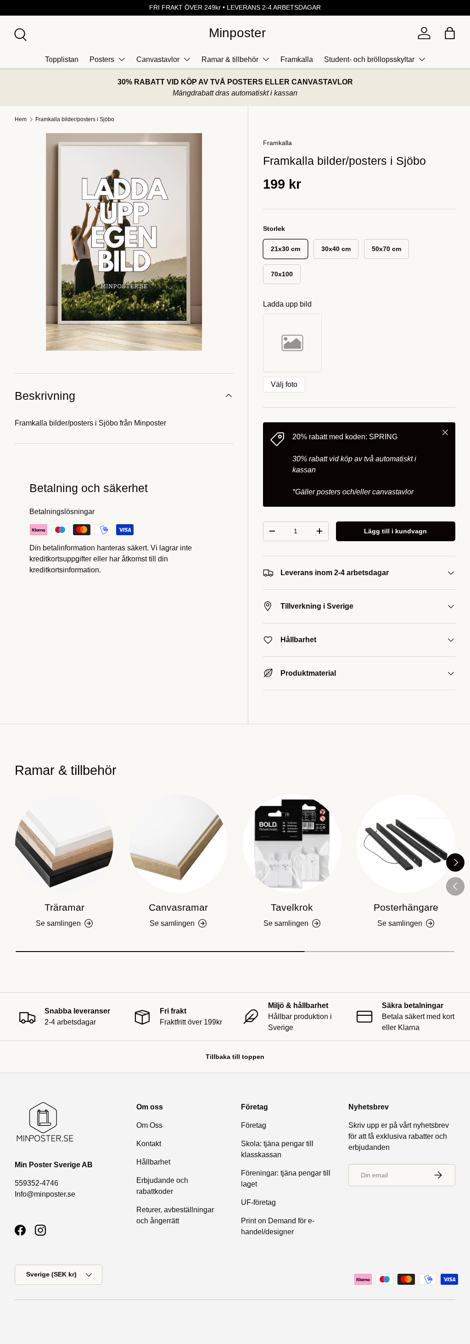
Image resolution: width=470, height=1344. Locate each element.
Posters (102, 59)
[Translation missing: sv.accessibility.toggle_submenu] (121, 59)
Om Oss (149, 1125)
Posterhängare (406, 907)
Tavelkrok (292, 907)
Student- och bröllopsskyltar (369, 59)
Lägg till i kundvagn (395, 531)
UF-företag (258, 1202)
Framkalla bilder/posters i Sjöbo (74, 119)
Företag (253, 1125)
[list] (124, 242)
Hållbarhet (153, 1162)
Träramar (64, 907)
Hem (21, 119)
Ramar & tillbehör (229, 59)
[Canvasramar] (178, 844)
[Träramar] (64, 844)
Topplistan (61, 59)
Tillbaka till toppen (235, 1056)
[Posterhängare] (406, 844)
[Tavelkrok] (292, 844)
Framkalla (296, 59)
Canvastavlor (157, 59)
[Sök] (19, 33)
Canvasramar (178, 907)
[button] (450, 33)
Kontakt (148, 1144)
